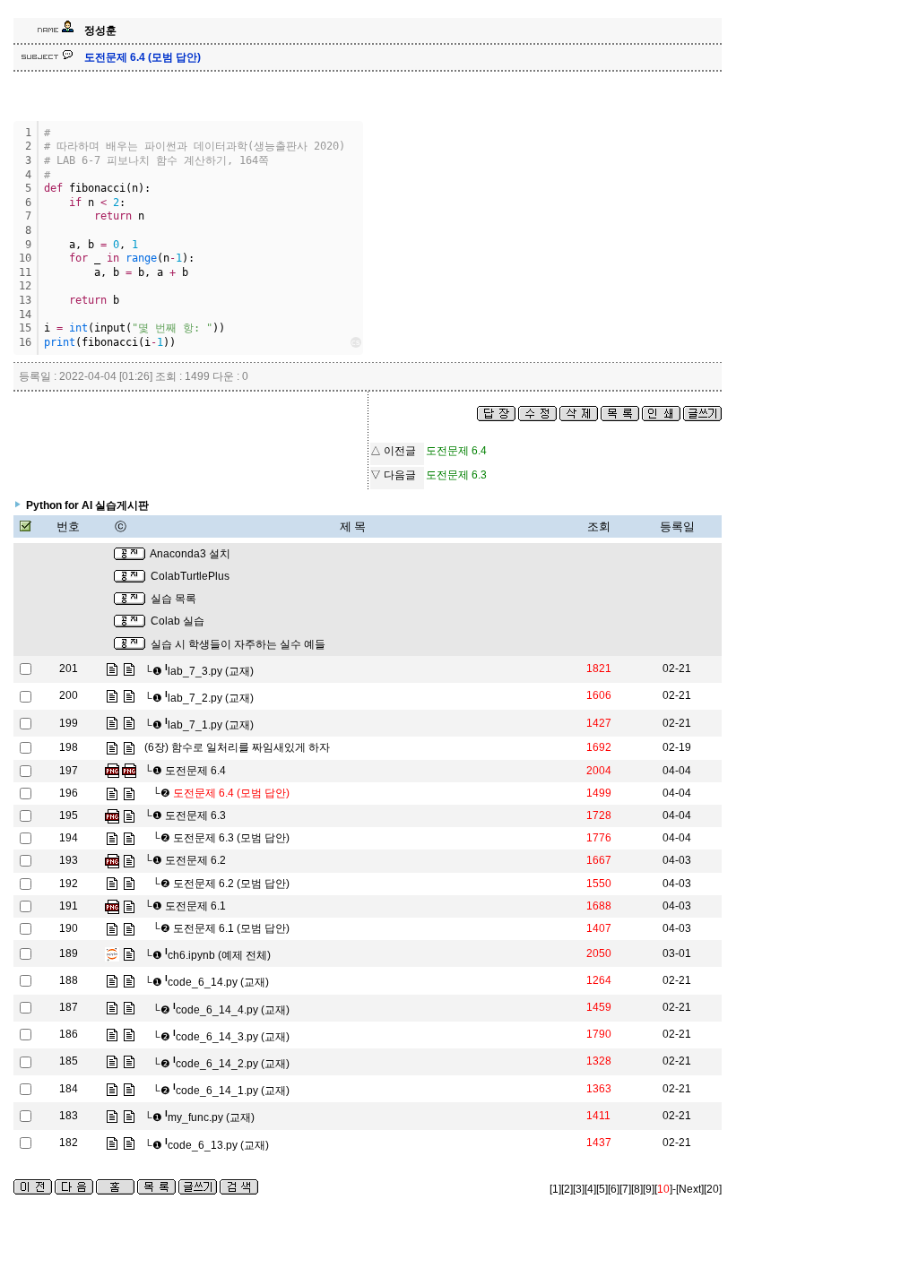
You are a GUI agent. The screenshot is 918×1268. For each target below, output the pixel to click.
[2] (567, 1189)
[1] (555, 1189)
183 (68, 1115)
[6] (613, 1189)
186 (68, 1034)
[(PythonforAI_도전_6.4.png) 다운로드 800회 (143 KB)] (129, 770)
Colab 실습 (177, 621)
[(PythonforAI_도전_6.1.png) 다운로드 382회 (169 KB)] (112, 906)
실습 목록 (173, 598)
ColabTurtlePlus (190, 576)
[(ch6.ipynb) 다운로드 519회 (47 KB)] (112, 953)
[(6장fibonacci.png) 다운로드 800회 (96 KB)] (112, 770)
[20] (713, 1189)
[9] (648, 1189)
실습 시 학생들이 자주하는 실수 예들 (238, 644)
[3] (579, 1189)
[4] (590, 1189)
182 (68, 1142)
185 (68, 1061)
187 (68, 1007)
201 (68, 668)
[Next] (690, 1189)
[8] (637, 1189)
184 (68, 1089)
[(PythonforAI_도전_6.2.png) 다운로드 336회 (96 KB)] (112, 860)
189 (68, 953)
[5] (602, 1189)
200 (68, 695)
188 (68, 980)
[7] (625, 1189)
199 (68, 723)
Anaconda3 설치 (190, 554)
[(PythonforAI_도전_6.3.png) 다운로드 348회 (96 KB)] (112, 815)
